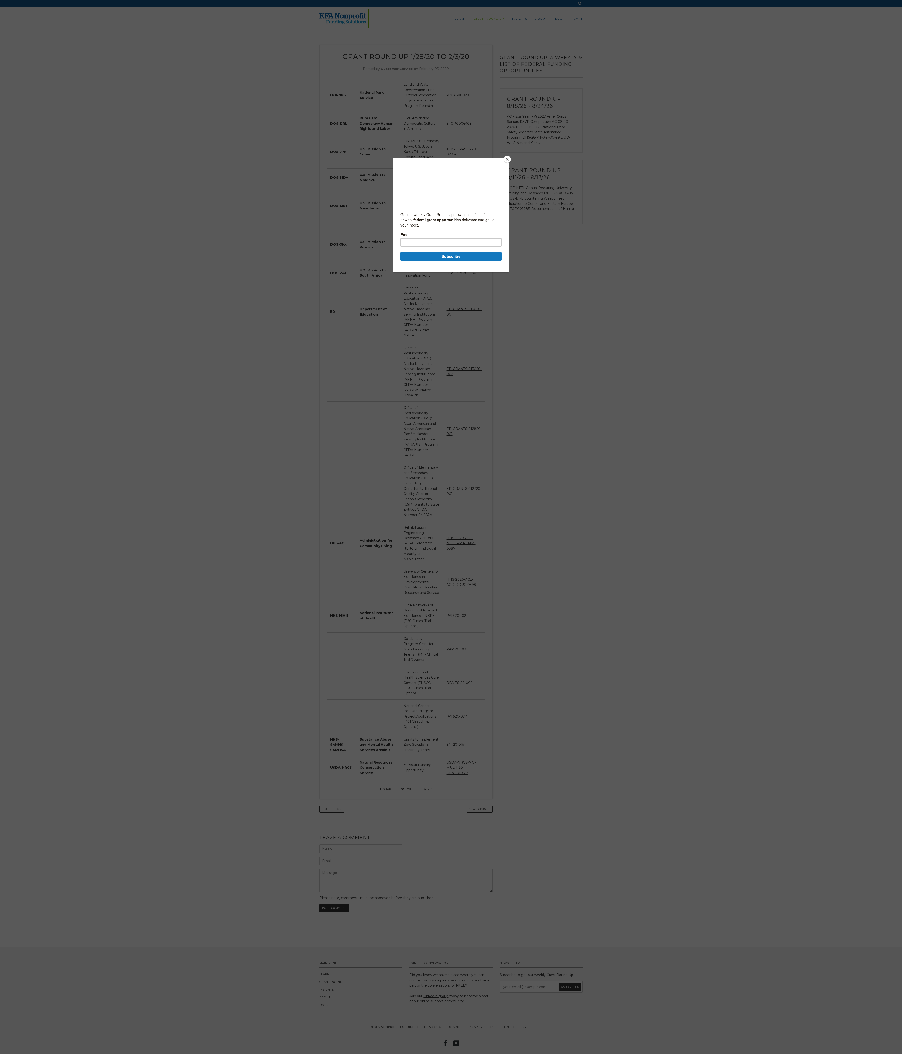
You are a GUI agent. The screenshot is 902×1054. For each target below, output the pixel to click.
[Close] (507, 159)
